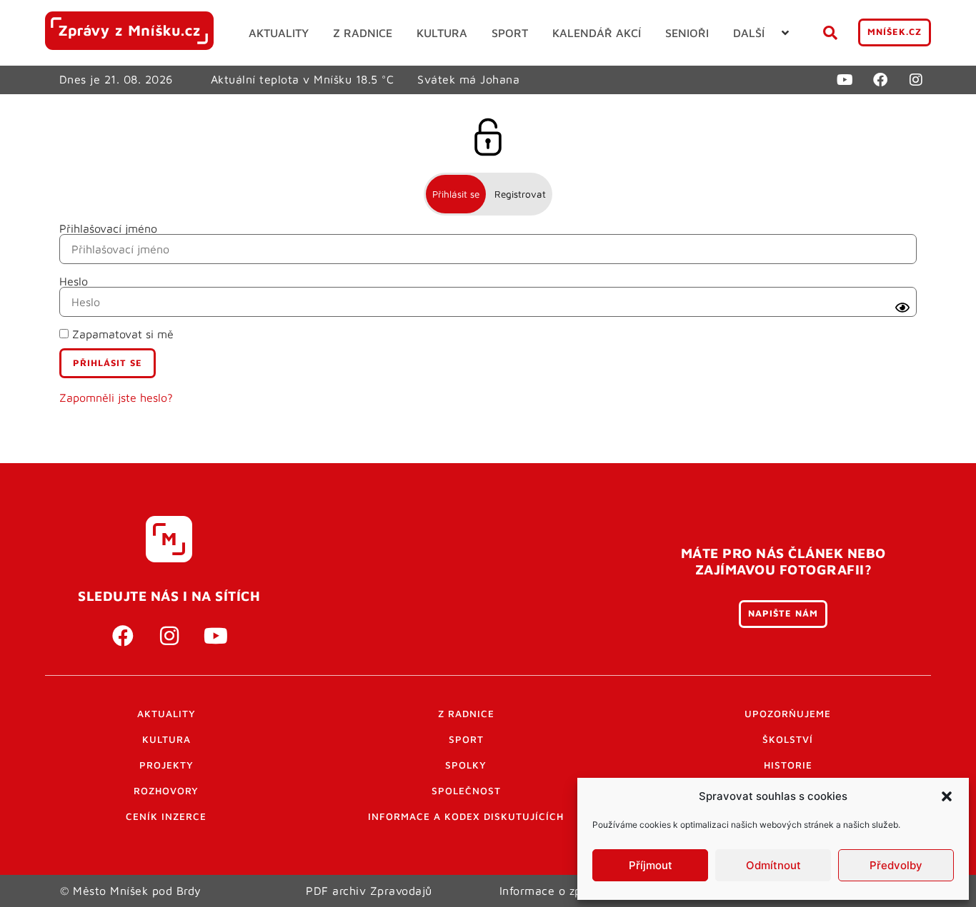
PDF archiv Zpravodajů (369, 890)
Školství (787, 739)
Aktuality (166, 713)
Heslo (73, 281)
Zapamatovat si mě (121, 334)
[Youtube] (844, 80)
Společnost (466, 790)
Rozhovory (166, 790)
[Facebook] (880, 80)
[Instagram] (916, 80)
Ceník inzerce (166, 816)
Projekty (166, 765)
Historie (788, 765)
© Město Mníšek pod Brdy (130, 890)
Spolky (466, 765)
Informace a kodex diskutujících (466, 816)
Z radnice (466, 713)
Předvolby (896, 865)
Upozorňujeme (788, 713)
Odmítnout (773, 865)
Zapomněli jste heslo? (116, 397)
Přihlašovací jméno (108, 228)
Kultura (166, 739)
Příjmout (650, 865)
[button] (947, 796)
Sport (466, 739)
